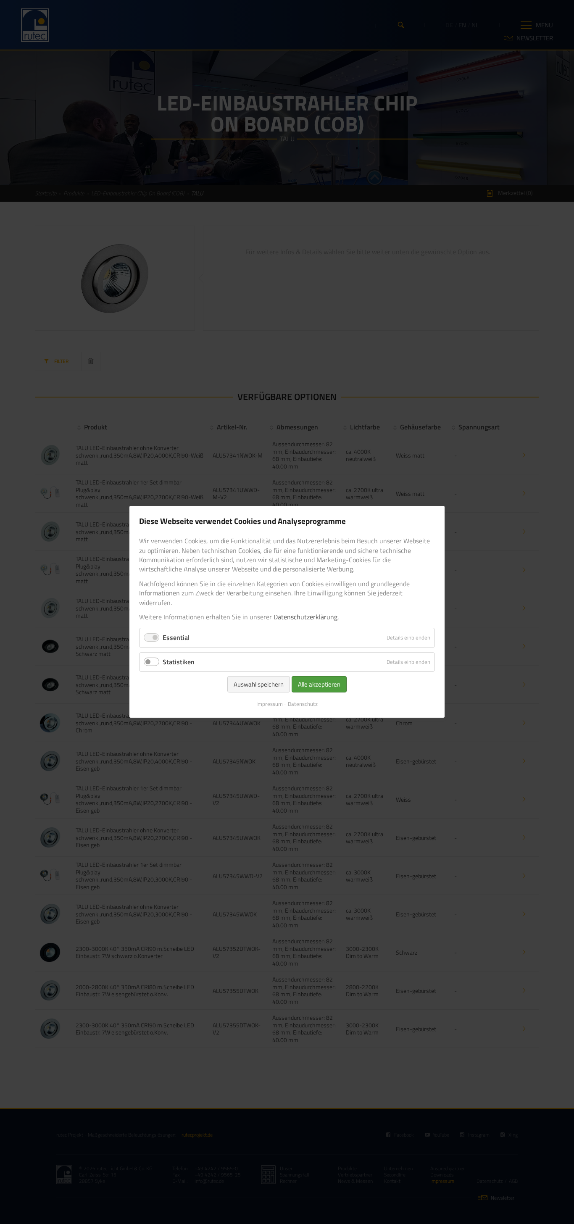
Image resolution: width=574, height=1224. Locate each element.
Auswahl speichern (259, 684)
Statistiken (179, 662)
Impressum (269, 704)
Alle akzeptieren (319, 684)
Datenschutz (303, 704)
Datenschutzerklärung (305, 617)
